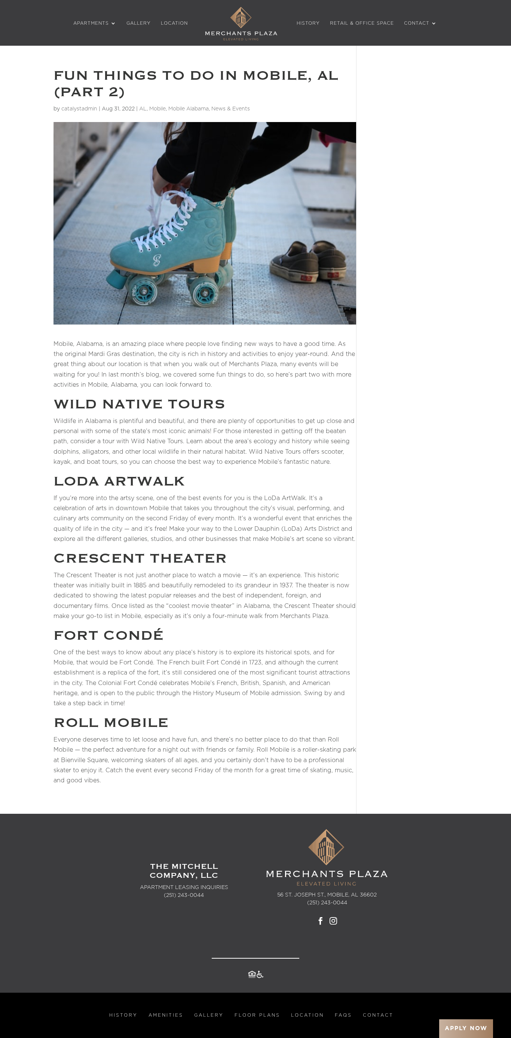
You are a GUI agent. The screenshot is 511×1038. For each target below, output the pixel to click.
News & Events (230, 109)
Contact (416, 23)
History (308, 23)
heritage (65, 693)
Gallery (138, 23)
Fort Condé (136, 663)
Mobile (157, 109)
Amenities (166, 1015)
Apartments (91, 23)
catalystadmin (79, 109)
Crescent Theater (91, 575)
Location (174, 23)
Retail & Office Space (362, 23)
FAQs (343, 1015)
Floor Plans (257, 1015)
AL (143, 109)
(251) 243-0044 (184, 895)
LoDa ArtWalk (285, 498)
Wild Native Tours (157, 441)
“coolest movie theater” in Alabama (218, 606)
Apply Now (466, 1028)
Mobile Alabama (188, 109)
